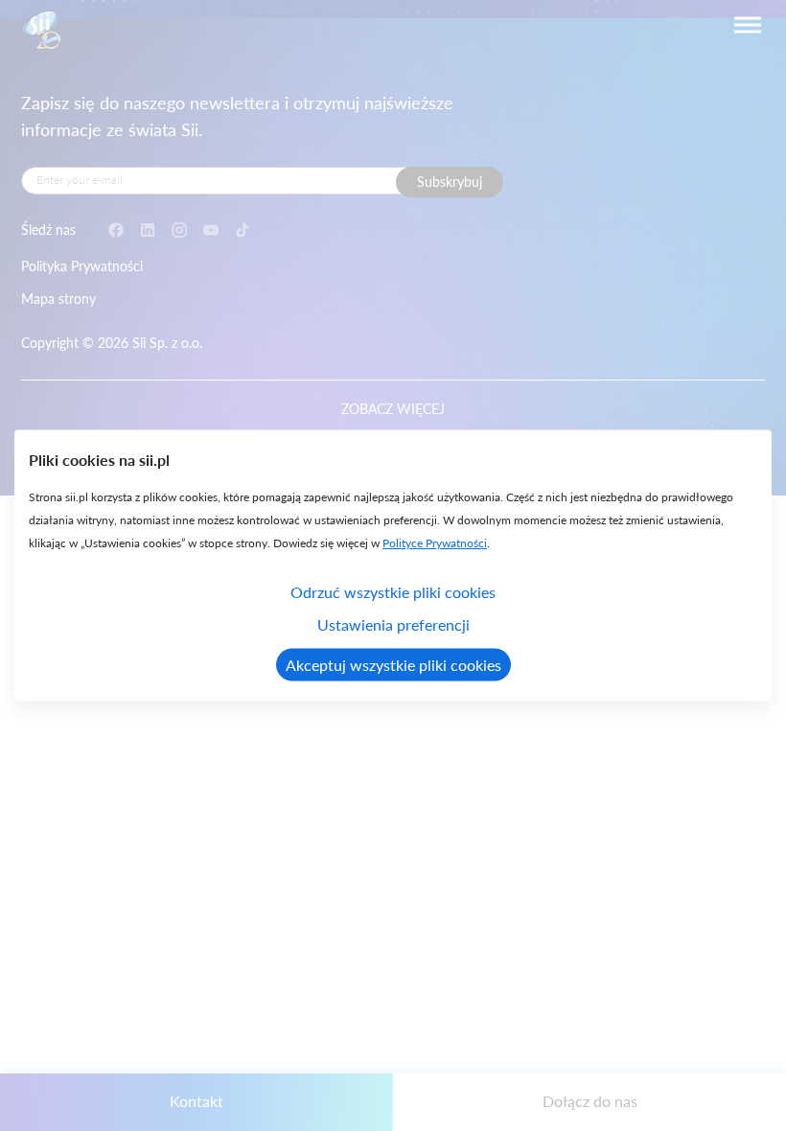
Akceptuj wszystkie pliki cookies (393, 665)
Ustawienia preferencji (393, 624)
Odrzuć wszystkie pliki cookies (393, 592)
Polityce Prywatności (434, 543)
